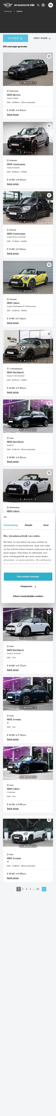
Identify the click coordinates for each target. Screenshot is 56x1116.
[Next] (35, 83)
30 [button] (37, 888)
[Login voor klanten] (43, 5)
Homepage (8, 11)
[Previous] (20, 83)
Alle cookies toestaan (28, 576)
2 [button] (22, 888)
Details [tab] (28, 525)
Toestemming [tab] (10, 525)
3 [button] (26, 888)
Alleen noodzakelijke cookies (28, 596)
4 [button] (30, 888)
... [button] (34, 888)
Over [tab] (46, 525)
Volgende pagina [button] (44, 889)
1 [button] (18, 888)
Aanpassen (26, 586)
